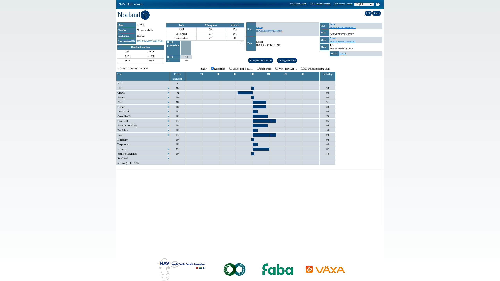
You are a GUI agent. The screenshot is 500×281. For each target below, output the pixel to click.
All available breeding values (317, 69)
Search (376, 13)
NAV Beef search (298, 3)
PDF (368, 13)
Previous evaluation (287, 69)
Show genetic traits (287, 60)
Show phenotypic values (260, 60)
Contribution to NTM (242, 69)
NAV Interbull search (320, 3)
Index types (265, 69)
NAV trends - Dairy (343, 3)
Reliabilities (219, 69)
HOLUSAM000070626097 (342, 41)
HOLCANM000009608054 (342, 27)
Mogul (342, 53)
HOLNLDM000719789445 (269, 30)
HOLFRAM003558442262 (150, 41)
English (359, 4)
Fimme (259, 27)
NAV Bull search (130, 4)
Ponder (332, 38)
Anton (332, 24)
